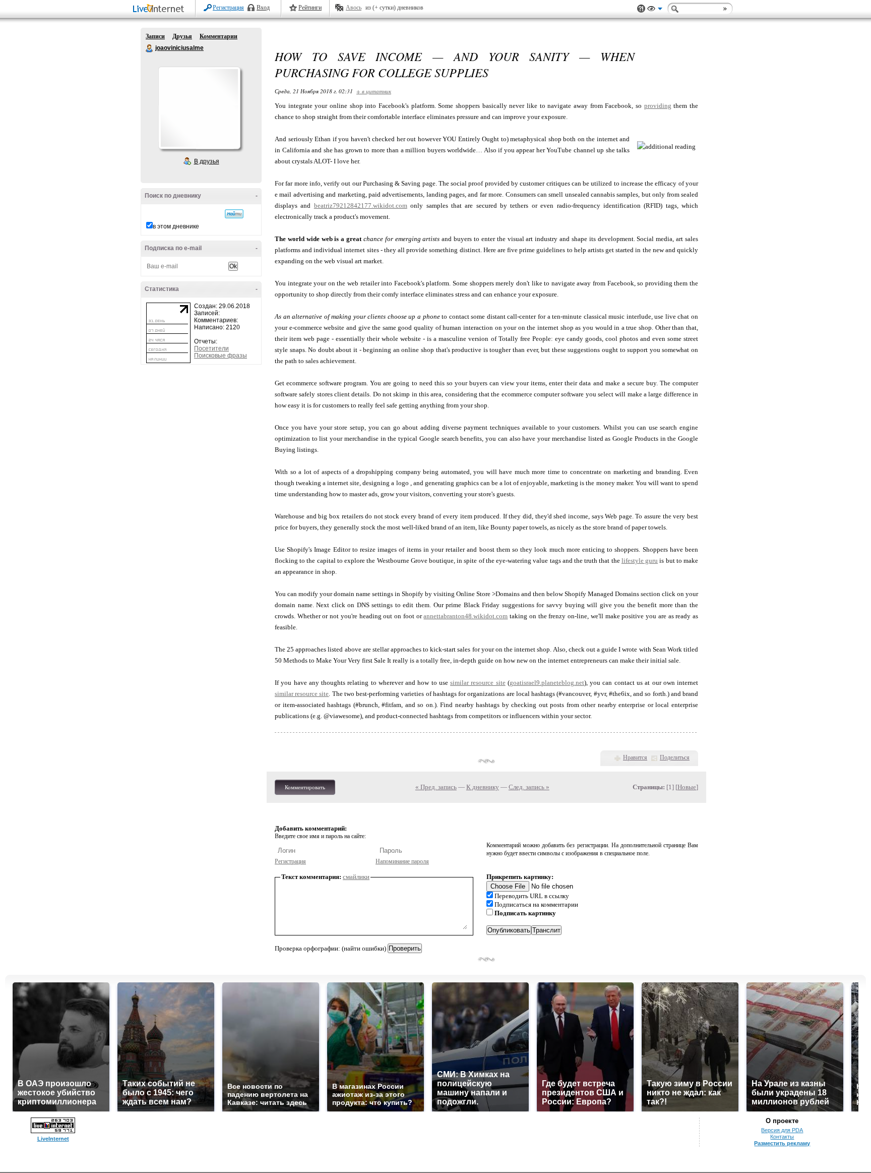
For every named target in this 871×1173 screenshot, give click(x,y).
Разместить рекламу (782, 1143)
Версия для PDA (782, 1130)
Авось (353, 7)
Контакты (782, 1137)
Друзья (182, 36)
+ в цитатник (373, 91)
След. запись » (529, 787)
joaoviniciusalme (150, 48)
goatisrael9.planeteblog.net (547, 682)
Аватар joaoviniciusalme (199, 108)
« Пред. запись (436, 787)
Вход (263, 7)
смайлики (356, 877)
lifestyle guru (639, 560)
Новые (686, 787)
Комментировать (305, 787)
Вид (654, 10)
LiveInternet (160, 9)
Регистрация (228, 7)
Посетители (211, 348)
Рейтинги (310, 7)
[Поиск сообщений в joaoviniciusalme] (234, 213)
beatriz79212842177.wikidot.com (360, 205)
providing (657, 105)
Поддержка (641, 9)
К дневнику (482, 787)
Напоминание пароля (402, 861)
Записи (155, 36)
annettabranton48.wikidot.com (465, 616)
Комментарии (218, 36)
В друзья (206, 161)
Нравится (635, 757)
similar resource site (478, 682)
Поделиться (675, 757)
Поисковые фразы (220, 355)
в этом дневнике (176, 226)
